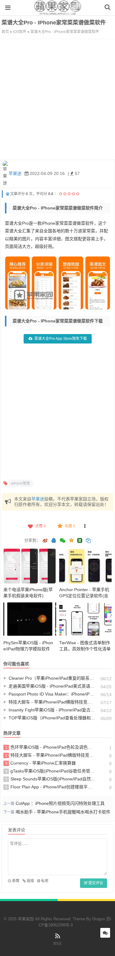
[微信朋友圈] (63, 541)
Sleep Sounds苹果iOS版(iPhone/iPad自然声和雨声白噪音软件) (50, 778)
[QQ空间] (71, 539)
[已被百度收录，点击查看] (7, 194)
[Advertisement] (57, 99)
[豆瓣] (79, 540)
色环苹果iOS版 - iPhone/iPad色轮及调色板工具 (50, 747)
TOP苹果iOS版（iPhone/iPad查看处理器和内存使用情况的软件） (49, 717)
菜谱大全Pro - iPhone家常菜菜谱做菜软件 (64, 32)
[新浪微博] (45, 541)
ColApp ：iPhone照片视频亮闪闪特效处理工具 (60, 803)
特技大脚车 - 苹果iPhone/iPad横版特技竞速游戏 (49, 702)
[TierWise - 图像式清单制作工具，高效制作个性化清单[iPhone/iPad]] (85, 619)
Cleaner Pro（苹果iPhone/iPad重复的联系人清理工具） (49, 678)
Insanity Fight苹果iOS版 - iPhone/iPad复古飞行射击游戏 (49, 709)
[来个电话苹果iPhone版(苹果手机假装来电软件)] (29, 566)
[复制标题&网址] (88, 541)
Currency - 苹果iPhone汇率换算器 (40, 763)
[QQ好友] (53, 541)
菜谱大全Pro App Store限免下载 (60, 338)
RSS (57, 943)
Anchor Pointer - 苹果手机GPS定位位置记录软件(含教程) (84, 595)
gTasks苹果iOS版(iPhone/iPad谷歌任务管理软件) (50, 771)
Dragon (98, 919)
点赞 (40, 526)
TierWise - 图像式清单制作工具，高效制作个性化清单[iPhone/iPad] (85, 648)
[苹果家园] (57, 11)
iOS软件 (19, 32)
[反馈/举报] (85, 526)
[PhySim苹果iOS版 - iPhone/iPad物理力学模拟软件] (29, 619)
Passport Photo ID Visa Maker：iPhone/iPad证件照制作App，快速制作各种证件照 (49, 694)
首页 (5, 32)
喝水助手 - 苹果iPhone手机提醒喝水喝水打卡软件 (63, 811)
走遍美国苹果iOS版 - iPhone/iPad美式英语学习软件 (49, 686)
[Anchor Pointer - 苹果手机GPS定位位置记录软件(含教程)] (85, 566)
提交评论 (95, 883)
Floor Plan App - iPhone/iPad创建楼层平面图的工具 (50, 786)
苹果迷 (15, 173)
